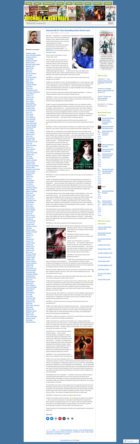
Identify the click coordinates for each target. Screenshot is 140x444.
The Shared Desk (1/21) (104, 257)
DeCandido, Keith (31, 105)
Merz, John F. (30, 204)
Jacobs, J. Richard (31, 160)
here (54, 52)
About (37, 3)
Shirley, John (29, 267)
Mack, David (29, 193)
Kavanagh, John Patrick (33, 169)
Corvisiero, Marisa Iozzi (33, 92)
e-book (80, 430)
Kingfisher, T (29, 175)
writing (53, 430)
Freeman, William (31, 127)
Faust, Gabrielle (30, 117)
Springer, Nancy (30, 281)
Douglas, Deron (30, 108)
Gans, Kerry (29, 136)
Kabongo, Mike (30, 167)
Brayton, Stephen (31, 73)
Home (29, 3)
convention (75, 430)
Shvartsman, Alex (31, 268)
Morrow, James (30, 217)
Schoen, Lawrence (31, 263)
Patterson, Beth (30, 230)
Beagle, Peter (30, 68)
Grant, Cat (29, 143)
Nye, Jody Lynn (30, 222)
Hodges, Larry (30, 154)
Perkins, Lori (29, 235)
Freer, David (29, 129)
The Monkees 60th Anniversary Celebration (105, 80)
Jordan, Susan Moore (32, 165)
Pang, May (29, 228)
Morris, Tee (29, 213)
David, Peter (29, 99)
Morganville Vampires (88, 430)
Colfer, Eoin (29, 88)
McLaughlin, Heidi (31, 200)
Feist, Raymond (30, 119)
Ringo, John (29, 252)
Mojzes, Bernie (30, 208)
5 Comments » (67, 433)
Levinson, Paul (30, 186)
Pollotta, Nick (30, 239)
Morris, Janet (30, 211)
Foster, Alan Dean (31, 125)
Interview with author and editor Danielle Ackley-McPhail (108, 171)
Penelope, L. (29, 233)
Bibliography (48, 3)
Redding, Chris (30, 246)
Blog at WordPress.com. (66, 440)
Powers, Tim (29, 241)
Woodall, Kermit (30, 322)
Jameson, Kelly (30, 163)
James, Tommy (30, 162)
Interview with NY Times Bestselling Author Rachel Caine (68, 30)
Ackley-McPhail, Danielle (33, 55)
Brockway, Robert (31, 77)
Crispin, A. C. (29, 95)
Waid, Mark (29, 303)
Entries (32, 23)
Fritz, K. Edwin (30, 130)
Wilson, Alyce (30, 314)
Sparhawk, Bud (30, 276)
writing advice (49, 433)
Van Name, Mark (31, 298)
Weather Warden (89, 431)
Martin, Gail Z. (30, 197)
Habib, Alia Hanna (31, 145)
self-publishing (76, 431)
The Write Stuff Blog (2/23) (105, 253)
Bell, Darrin (29, 71)
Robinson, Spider (31, 254)
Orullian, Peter (30, 224)
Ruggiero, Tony (30, 259)
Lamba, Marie (30, 180)
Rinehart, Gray (30, 250)
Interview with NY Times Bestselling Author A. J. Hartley (107, 202)
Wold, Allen (29, 320)
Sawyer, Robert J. (31, 261)
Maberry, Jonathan (31, 191)
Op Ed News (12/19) (103, 269)
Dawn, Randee (30, 103)
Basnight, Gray (30, 66)
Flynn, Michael (30, 121)
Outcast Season (50, 431)
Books (60, 3)
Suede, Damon (30, 289)
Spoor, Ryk (29, 279)
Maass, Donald (30, 189)
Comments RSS (40, 23)
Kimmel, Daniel (30, 173)
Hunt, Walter (29, 158)
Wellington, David (31, 311)
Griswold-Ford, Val (31, 141)
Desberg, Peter (30, 106)
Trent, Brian (29, 296)
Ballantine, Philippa (31, 60)
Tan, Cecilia (29, 294)
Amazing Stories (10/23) (104, 249)
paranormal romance (60, 431)
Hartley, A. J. (29, 147)
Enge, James (29, 114)
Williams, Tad (30, 313)
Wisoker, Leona (30, 318)
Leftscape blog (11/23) (104, 245)
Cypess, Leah (30, 97)
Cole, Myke (29, 86)
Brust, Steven (30, 79)
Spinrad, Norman (31, 278)
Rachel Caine (69, 431)
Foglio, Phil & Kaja (31, 123)
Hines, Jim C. (30, 151)
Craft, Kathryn (30, 94)
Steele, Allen (29, 283)
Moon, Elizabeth (30, 209)
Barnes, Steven (30, 62)
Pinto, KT (28, 237)
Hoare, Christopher (31, 152)
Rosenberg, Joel (30, 256)
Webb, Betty (29, 307)
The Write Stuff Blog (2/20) (105, 265)
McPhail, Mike (30, 202)
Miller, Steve (29, 206)
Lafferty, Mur (29, 176)
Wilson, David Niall (31, 316)
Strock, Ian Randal (31, 287)
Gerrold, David (30, 138)
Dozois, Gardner (31, 110)
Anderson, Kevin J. (31, 57)
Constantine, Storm (32, 90)
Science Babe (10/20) (104, 261)
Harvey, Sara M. (30, 149)
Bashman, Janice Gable (33, 64)
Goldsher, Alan (30, 140)
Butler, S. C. (29, 81)
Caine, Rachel (30, 83)
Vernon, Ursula (30, 300)
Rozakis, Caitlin (30, 257)
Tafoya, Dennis (30, 292)
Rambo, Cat (29, 244)
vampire (83, 431)
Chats (69, 3)
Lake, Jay (28, 178)
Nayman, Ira (29, 219)
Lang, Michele (30, 182)
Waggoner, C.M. (30, 302)
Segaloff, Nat (29, 265)
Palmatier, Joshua (31, 226)
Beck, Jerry (29, 70)
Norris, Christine (31, 221)
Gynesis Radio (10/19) (104, 279)
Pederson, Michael (31, 232)
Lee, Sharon (29, 184)
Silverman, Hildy (30, 272)
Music (88, 3)
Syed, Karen (29, 290)
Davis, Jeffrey (30, 101)
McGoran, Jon (30, 198)
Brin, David (29, 75)
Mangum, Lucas (30, 195)
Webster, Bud (30, 309)
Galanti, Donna (30, 134)
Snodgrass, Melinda (32, 274)
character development (66, 430)
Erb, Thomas (29, 116)
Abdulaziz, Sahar (31, 53)
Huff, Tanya (29, 156)
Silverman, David (31, 270)
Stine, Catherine (30, 285)
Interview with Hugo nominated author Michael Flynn (107, 155)
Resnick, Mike (30, 248)
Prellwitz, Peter (30, 243)
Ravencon (49, 48)
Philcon (111, 104)
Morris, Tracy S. (30, 215)
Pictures (97, 3)
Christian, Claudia (31, 84)
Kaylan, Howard (30, 171)
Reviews (108, 3)
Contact (78, 3)
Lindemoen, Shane (31, 187)
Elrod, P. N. (29, 112)
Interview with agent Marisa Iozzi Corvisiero (107, 132)
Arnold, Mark (30, 59)
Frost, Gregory (30, 132)
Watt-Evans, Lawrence (32, 305)
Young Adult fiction (57, 433)
